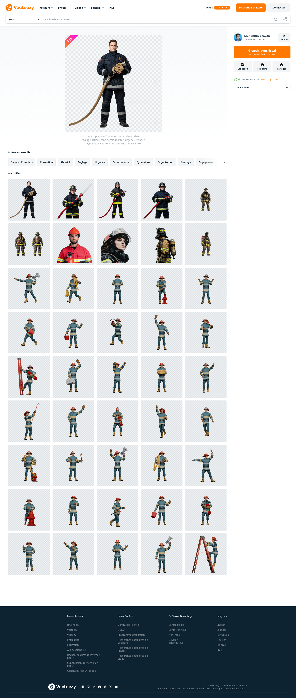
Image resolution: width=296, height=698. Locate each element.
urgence (100, 162)
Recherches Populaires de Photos (133, 649)
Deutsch (221, 639)
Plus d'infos (243, 87)
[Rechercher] (276, 19)
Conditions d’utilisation (168, 688)
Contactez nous (177, 629)
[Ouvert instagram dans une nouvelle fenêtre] (88, 686)
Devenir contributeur (176, 641)
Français (222, 644)
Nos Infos (174, 634)
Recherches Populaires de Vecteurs (133, 641)
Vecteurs (44, 7)
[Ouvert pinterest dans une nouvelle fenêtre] (99, 686)
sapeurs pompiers (22, 162)
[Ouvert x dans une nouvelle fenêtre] (110, 686)
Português (223, 634)
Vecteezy (72, 629)
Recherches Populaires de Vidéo (133, 657)
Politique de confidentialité (196, 688)
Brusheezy (73, 624)
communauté (120, 162)
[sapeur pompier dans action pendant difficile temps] (117, 244)
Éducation (73, 644)
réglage (82, 162)
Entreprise (73, 639)
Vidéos (79, 7)
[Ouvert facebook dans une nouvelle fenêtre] (83, 686)
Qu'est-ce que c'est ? (269, 79)
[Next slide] (221, 162)
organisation (165, 162)
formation (46, 162)
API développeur (76, 649)
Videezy (71, 634)
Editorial (96, 7)
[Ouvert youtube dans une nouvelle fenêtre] (116, 686)
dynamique (143, 162)
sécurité (65, 162)
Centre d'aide (176, 624)
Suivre (284, 39)
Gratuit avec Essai (262, 52)
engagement (206, 162)
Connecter (279, 7)
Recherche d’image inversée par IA (83, 656)
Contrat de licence (128, 624)
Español (221, 629)
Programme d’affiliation (131, 634)
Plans (209, 7)
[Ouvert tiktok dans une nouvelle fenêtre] (105, 686)
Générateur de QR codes (81, 670)
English (221, 624)
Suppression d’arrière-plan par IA (82, 664)
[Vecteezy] (20, 7)
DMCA (121, 629)
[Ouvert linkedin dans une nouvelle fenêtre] (94, 686)
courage (186, 162)
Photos (62, 7)
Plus (111, 7)
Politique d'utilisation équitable (229, 688)
